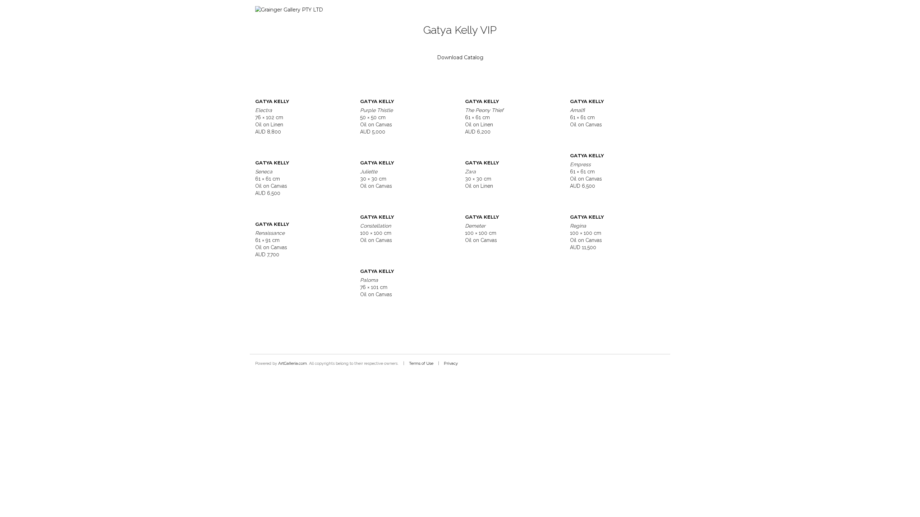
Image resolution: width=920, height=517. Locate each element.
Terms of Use (421, 363)
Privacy (451, 363)
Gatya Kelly (272, 101)
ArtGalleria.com (292, 363)
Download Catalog (460, 57)
